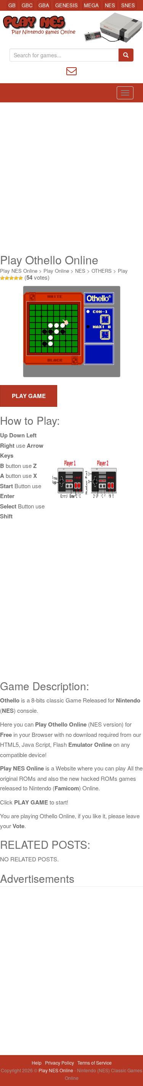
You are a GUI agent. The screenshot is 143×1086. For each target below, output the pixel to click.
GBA (44, 5)
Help (37, 1062)
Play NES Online (18, 270)
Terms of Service (94, 1062)
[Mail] (71, 70)
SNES (128, 5)
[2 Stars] (7, 278)
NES (110, 5)
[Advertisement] (71, 177)
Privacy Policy (59, 1062)
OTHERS (102, 270)
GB (12, 5)
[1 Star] (2, 278)
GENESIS (66, 5)
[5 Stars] (20, 278)
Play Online (56, 270)
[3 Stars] (11, 278)
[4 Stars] (16, 278)
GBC (27, 5)
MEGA (91, 5)
